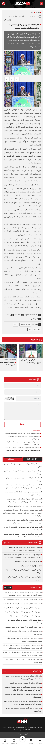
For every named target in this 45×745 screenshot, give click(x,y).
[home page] (23, 739)
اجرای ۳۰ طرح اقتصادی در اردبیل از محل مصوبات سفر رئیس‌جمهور (24, 661)
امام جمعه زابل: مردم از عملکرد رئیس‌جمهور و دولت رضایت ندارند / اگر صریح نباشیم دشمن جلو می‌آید (24, 500)
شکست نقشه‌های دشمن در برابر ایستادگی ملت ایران (24, 506)
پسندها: (9, 315)
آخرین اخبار (30, 459)
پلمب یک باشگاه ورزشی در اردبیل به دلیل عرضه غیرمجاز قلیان (23, 465)
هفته (9, 587)
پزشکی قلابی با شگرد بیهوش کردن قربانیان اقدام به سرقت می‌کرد (23, 571)
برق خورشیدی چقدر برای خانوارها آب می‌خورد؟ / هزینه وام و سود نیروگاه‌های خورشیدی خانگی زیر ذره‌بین (22, 703)
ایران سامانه (19, 734)
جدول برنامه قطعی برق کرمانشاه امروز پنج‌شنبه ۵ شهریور (22, 603)
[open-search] (3, 3)
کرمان (32, 12)
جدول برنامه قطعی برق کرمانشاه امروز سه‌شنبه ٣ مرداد (23, 607)
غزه (29, 329)
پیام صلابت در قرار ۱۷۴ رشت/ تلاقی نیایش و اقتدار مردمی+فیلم (25, 633)
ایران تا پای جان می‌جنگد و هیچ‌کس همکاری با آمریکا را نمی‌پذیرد (24, 578)
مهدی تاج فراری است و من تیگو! (31, 565)
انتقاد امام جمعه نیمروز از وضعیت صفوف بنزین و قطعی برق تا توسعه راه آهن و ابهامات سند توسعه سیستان (23, 486)
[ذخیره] (9, 20)
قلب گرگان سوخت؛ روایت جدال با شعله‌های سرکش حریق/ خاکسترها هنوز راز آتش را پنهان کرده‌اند (23, 677)
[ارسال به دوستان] (14, 20)
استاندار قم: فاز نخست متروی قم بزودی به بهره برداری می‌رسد (24, 479)
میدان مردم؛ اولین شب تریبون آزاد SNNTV (28, 561)
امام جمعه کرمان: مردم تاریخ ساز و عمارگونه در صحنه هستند (31, 361)
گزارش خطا (17, 315)
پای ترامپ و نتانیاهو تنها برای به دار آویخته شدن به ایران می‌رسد (23, 472)
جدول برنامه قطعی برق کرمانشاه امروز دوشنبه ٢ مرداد (23, 612)
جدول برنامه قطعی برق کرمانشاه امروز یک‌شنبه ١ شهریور (23, 599)
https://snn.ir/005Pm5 (31, 315)
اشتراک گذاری (34, 319)
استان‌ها (38, 12)
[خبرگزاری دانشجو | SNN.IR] (22, 3)
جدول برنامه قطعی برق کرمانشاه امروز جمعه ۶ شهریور (23, 627)
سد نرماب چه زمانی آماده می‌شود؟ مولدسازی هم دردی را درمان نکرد (23, 710)
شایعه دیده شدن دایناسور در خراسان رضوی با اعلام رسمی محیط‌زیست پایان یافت (24, 640)
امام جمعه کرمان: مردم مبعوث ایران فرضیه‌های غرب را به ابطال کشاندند (23, 529)
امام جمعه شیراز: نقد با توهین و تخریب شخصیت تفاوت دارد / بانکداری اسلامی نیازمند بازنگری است (23, 536)
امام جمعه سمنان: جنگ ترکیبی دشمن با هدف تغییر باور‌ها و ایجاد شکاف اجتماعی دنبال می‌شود (24, 522)
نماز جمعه (37, 329)
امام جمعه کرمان (25, 324)
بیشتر (6, 542)
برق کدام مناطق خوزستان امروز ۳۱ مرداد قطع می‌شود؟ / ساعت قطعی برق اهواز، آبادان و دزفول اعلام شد (22, 594)
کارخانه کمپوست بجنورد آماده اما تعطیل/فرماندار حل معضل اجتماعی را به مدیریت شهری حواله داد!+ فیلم (22, 689)
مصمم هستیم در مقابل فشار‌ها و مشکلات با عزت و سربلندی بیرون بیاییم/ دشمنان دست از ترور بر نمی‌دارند (22, 549)
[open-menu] (41, 3)
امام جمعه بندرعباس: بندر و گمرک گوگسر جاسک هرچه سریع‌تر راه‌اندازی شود (23, 493)
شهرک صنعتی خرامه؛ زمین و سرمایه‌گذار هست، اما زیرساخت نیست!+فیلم (25, 622)
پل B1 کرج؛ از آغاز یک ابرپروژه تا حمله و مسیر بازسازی (25, 683)
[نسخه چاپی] (5, 20)
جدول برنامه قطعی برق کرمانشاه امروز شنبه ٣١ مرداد (24, 616)
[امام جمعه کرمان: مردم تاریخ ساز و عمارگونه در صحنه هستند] (31, 351)
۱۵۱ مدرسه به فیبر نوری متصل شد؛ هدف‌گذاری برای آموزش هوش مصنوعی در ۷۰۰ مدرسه (22, 654)
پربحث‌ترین (10, 459)
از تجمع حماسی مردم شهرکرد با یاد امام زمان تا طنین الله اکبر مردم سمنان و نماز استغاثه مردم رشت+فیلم (22, 647)
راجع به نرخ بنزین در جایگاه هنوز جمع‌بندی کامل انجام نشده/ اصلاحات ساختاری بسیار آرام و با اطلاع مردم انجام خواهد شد (22, 556)
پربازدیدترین (14, 743)
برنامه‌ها (31, 743)
